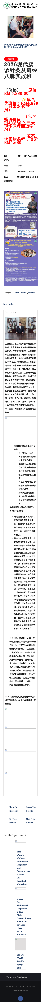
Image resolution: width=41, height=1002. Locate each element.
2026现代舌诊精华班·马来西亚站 (20, 961)
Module (31, 292)
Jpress (24, 990)
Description (8, 304)
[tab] (20, 304)
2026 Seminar (20, 292)
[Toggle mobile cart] (33, 10)
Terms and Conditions (16, 977)
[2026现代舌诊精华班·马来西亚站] (20, 944)
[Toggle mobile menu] (37, 10)
